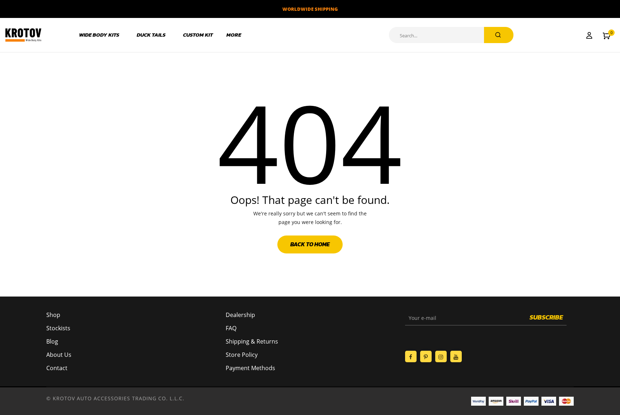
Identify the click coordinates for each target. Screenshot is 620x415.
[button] (606, 35)
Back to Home (310, 244)
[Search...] (498, 35)
